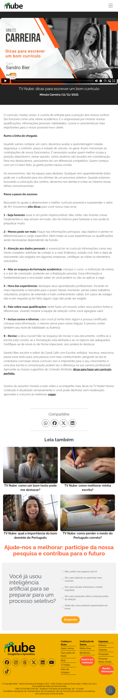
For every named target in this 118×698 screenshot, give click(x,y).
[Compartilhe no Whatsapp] (45, 423)
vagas (52, 394)
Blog (63, 660)
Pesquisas (103, 654)
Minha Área (85, 648)
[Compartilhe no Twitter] (63, 423)
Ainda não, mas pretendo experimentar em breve (86, 607)
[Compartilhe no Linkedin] (72, 423)
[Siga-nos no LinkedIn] (42, 662)
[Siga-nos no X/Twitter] (33, 662)
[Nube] (13, 5)
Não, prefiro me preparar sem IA (81, 571)
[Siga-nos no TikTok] (7, 671)
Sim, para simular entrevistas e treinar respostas (84, 588)
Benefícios (85, 653)
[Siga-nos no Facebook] (7, 662)
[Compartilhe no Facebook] (54, 423)
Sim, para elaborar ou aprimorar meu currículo (83, 579)
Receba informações (107, 670)
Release (102, 645)
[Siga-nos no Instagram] (16, 662)
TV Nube (65, 665)
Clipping (102, 650)
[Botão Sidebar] (110, 5)
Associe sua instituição (87, 661)
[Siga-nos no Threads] (25, 662)
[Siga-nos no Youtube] (51, 662)
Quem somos (67, 648)
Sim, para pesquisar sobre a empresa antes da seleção (86, 598)
